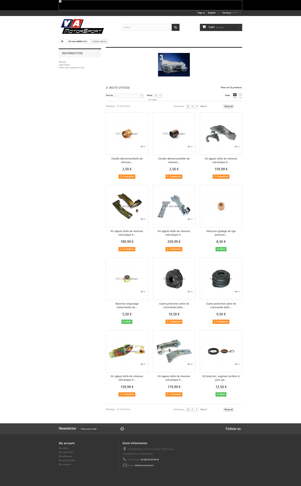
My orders (64, 448)
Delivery (62, 62)
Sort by (109, 95)
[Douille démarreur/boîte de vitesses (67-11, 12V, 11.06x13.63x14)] (127, 133)
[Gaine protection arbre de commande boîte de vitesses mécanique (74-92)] (221, 278)
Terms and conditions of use (71, 67)
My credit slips (66, 452)
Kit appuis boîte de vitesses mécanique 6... (221, 160)
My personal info (67, 460)
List (240, 98)
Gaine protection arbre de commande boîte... (174, 305)
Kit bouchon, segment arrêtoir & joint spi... (221, 378)
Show (149, 95)
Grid (235, 98)
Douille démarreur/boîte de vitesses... (127, 160)
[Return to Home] (62, 42)
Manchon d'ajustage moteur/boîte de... (127, 305)
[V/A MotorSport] (88, 26)
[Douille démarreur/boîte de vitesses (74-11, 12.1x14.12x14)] (174, 133)
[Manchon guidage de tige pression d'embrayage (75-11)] (221, 206)
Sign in (201, 13)
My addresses (65, 456)
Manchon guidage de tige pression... (221, 233)
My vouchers (65, 464)
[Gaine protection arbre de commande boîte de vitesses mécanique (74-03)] (174, 278)
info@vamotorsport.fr (144, 465)
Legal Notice (64, 65)
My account (67, 443)
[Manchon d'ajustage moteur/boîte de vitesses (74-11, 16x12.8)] (127, 278)
